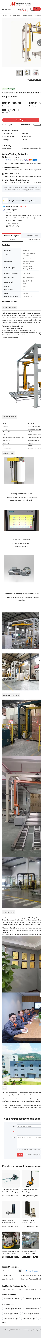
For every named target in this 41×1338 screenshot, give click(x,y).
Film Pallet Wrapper (29, 1319)
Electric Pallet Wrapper (11, 1319)
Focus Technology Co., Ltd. (26, 1330)
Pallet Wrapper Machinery (32, 1314)
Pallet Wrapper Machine (11, 1314)
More (4, 1322)
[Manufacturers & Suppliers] (20, 4)
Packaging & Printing (14, 15)
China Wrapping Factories (12, 1309)
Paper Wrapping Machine (12, 1299)
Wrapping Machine (8, 1279)
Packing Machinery (27, 15)
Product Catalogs (32, 1271)
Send (20, 1155)
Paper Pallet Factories (32, 1309)
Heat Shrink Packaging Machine (30, 1279)
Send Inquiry (21, 120)
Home (4, 15)
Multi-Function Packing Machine (30, 1275)
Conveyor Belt (6, 1275)
